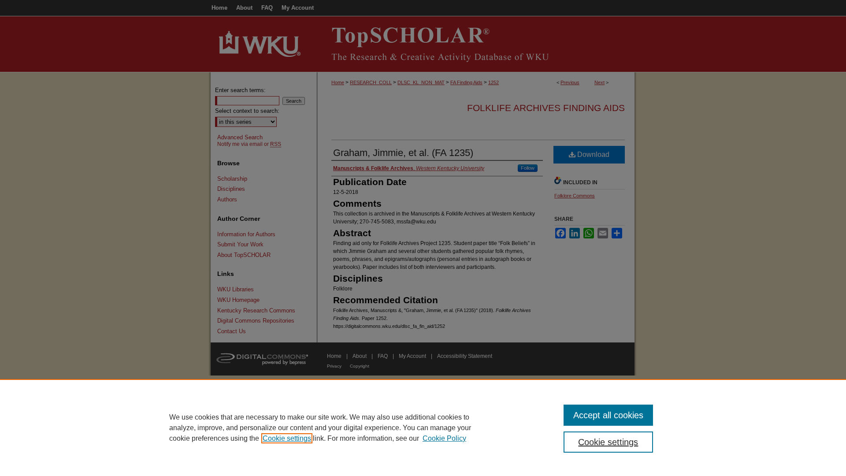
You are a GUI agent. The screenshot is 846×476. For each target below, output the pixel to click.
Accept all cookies (608, 415)
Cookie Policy (444, 438)
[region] (423, 427)
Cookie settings (287, 438)
